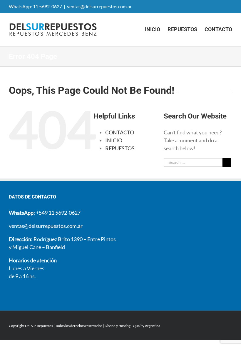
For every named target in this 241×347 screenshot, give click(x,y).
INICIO (113, 140)
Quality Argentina (146, 325)
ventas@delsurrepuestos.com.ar (99, 6)
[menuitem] (156, 29)
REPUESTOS (120, 148)
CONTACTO (119, 132)
